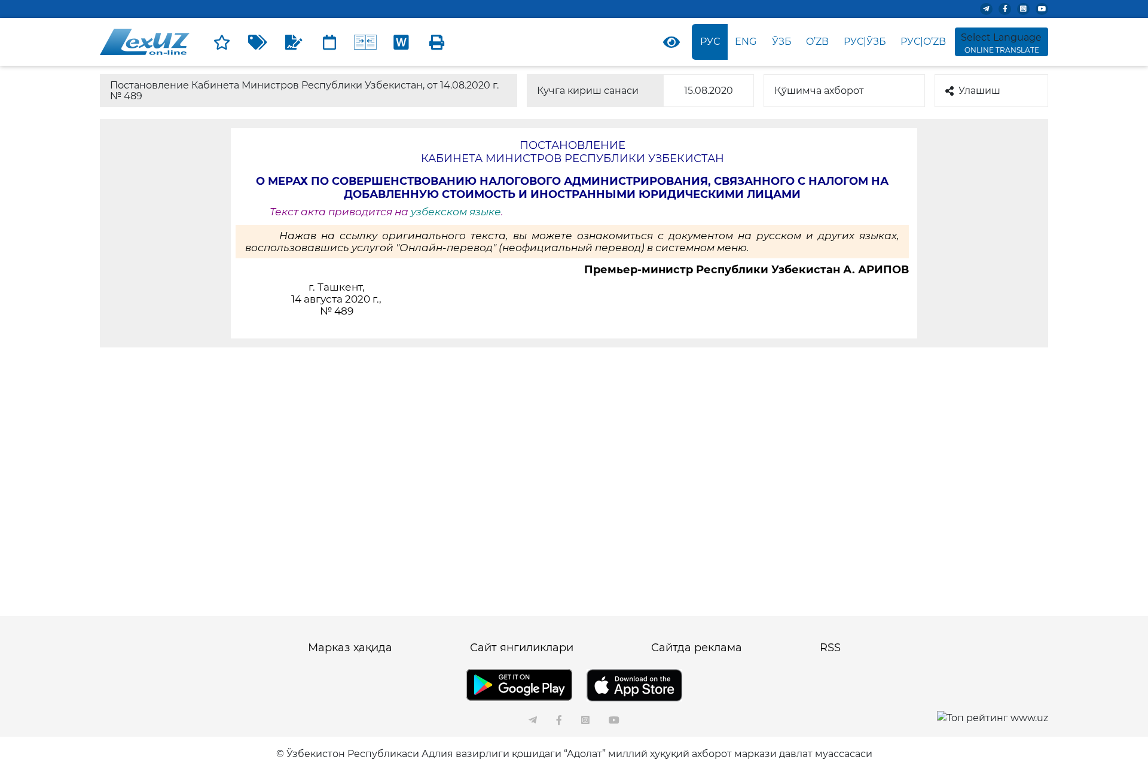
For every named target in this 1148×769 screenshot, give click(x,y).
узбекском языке (456, 212)
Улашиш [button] (979, 90)
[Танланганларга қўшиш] (222, 42)
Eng (745, 41)
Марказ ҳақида (350, 647)
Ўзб (782, 41)
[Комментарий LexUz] (294, 42)
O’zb (817, 41)
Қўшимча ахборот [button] (819, 90)
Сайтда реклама (696, 647)
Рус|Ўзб (865, 41)
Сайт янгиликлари (521, 647)
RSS (830, 647)
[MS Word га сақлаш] (401, 42)
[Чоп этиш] (437, 42)
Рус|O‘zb (923, 41)
